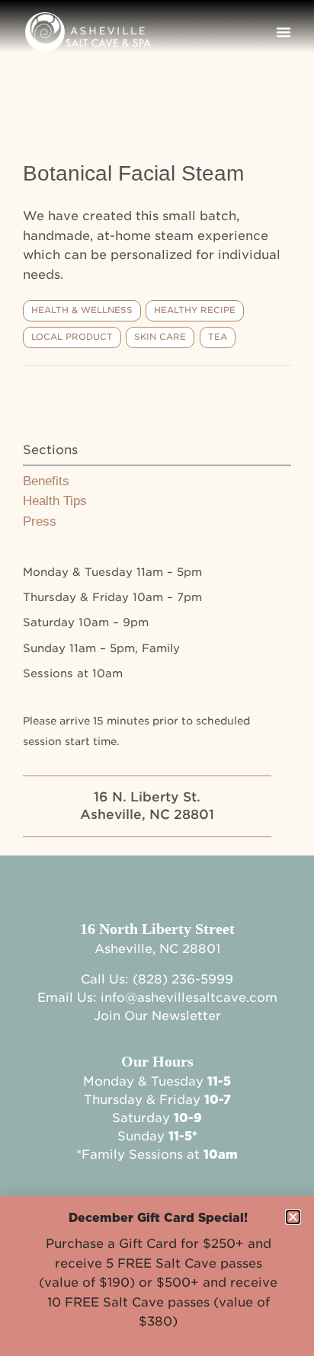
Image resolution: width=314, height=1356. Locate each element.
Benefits (46, 481)
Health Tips (55, 501)
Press (39, 521)
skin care (160, 336)
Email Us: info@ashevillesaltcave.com (157, 997)
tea (217, 336)
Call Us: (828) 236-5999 (157, 979)
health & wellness (82, 310)
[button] (283, 32)
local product (72, 336)
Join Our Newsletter (157, 1016)
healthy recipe (195, 310)
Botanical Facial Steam (133, 173)
